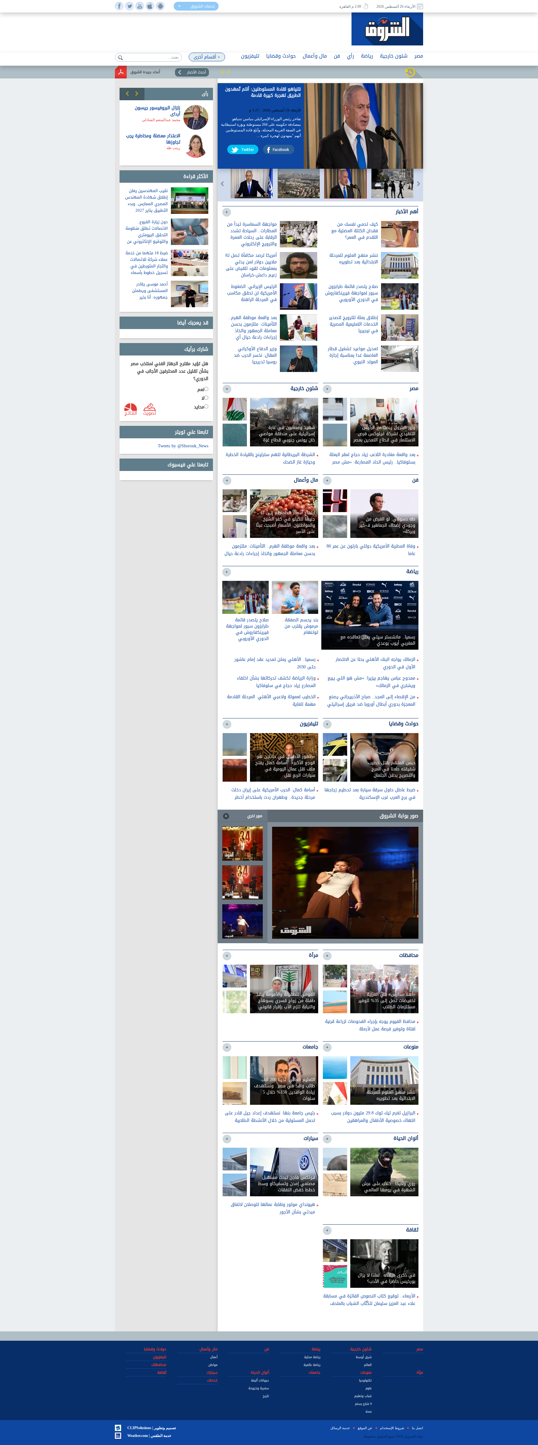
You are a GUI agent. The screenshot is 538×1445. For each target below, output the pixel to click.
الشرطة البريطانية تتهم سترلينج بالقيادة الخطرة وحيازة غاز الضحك (270, 458)
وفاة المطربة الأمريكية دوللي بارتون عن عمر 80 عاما (371, 550)
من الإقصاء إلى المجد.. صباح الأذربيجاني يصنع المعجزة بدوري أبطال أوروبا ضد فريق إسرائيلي (371, 700)
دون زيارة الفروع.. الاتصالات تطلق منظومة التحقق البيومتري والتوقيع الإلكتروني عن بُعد (146, 235)
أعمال (214, 1357)
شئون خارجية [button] (394, 56)
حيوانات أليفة (260, 1380)
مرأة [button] (420, 1372)
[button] (222, 71)
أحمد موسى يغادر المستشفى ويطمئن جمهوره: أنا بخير (150, 290)
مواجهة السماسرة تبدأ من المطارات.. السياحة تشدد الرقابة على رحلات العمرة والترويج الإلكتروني (252, 234)
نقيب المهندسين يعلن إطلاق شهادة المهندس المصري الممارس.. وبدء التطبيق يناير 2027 (146, 200)
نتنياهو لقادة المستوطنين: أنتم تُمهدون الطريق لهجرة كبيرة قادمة (263, 93)
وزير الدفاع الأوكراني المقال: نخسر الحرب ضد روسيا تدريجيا (255, 355)
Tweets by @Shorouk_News (183, 446)
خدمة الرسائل (340, 1428)
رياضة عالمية (312, 1365)
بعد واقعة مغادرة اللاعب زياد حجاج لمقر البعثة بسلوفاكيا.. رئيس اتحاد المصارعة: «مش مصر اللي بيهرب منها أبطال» (372, 462)
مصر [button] (418, 56)
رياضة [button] (367, 56)
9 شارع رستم (363, 1404)
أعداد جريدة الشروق (145, 72)
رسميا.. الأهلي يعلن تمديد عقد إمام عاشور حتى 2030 (275, 663)
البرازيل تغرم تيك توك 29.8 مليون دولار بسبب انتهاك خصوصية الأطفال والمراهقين (373, 1117)
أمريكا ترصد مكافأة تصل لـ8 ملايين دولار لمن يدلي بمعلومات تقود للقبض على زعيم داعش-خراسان (251, 265)
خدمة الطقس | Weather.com (149, 1435)
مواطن (213, 1365)
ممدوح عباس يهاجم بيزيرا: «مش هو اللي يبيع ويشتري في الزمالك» (371, 682)
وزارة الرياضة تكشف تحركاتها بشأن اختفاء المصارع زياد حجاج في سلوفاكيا (276, 682)
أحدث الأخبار (196, 72)
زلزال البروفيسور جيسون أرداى (157, 111)
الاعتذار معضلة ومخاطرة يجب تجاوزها (153, 139)
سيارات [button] (212, 1372)
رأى (205, 94)
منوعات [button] (366, 1372)
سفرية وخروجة (258, 1388)
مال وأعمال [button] (315, 56)
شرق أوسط (364, 1357)
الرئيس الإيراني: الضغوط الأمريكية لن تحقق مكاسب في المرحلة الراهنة (252, 293)
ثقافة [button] (161, 1372)
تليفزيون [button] (250, 56)
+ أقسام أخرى (207, 57)
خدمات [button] (212, 1380)
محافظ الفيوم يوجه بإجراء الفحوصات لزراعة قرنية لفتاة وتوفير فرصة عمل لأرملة (370, 1025)
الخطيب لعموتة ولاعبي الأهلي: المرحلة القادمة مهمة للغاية (271, 700)
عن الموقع (365, 1428)
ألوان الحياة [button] (260, 1372)
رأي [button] (350, 56)
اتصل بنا (417, 1428)
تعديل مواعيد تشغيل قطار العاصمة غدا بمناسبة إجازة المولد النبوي (353, 355)
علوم (369, 1388)
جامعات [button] (314, 1372)
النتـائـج (131, 413)
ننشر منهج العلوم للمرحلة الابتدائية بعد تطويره (353, 258)
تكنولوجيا (365, 1380)
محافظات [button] (158, 1364)
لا (202, 398)
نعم (200, 390)
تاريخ (266, 1396)
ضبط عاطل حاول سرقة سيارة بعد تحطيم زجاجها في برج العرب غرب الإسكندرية (369, 794)
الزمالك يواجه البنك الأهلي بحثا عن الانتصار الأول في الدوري (375, 663)
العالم (368, 1365)
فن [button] (337, 56)
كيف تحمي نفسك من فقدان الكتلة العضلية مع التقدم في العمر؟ (354, 231)
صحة (369, 1411)
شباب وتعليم (363, 1396)
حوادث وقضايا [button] (281, 56)
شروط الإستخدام (392, 1428)
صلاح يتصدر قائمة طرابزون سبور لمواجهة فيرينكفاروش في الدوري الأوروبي (351, 293)
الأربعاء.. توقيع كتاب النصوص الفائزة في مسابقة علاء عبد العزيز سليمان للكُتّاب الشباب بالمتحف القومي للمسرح (369, 1303)
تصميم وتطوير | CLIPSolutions (151, 1428)
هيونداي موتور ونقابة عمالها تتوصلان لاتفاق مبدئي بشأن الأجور (273, 1208)
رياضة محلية (312, 1357)
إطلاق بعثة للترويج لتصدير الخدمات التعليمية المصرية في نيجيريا (353, 324)
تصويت (149, 413)
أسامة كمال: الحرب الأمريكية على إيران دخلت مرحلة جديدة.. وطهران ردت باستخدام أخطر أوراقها (273, 797)
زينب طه (173, 148)
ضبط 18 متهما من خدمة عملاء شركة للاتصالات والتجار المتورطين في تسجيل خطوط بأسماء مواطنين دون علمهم (146, 266)
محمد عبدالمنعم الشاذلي (161, 120)
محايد (199, 407)
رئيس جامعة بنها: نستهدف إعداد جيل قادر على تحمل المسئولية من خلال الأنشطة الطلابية (270, 1117)
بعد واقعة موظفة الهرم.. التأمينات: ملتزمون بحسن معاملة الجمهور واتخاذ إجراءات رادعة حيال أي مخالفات (253, 330)
